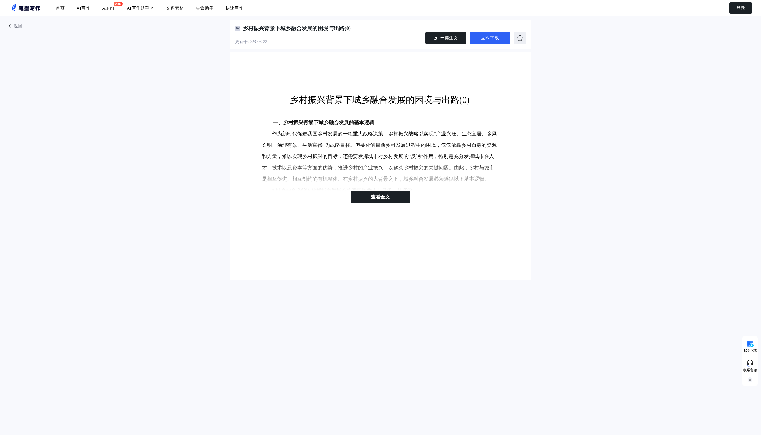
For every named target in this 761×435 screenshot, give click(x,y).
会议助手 (205, 8)
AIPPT (108, 8)
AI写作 (83, 8)
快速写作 (234, 8)
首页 (60, 8)
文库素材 (175, 8)
